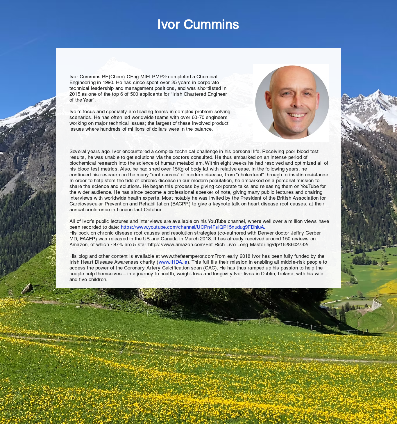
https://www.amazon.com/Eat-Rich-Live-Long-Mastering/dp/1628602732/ (228, 244)
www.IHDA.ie (173, 262)
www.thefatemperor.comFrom (193, 256)
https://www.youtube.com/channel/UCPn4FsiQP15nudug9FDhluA (192, 227)
